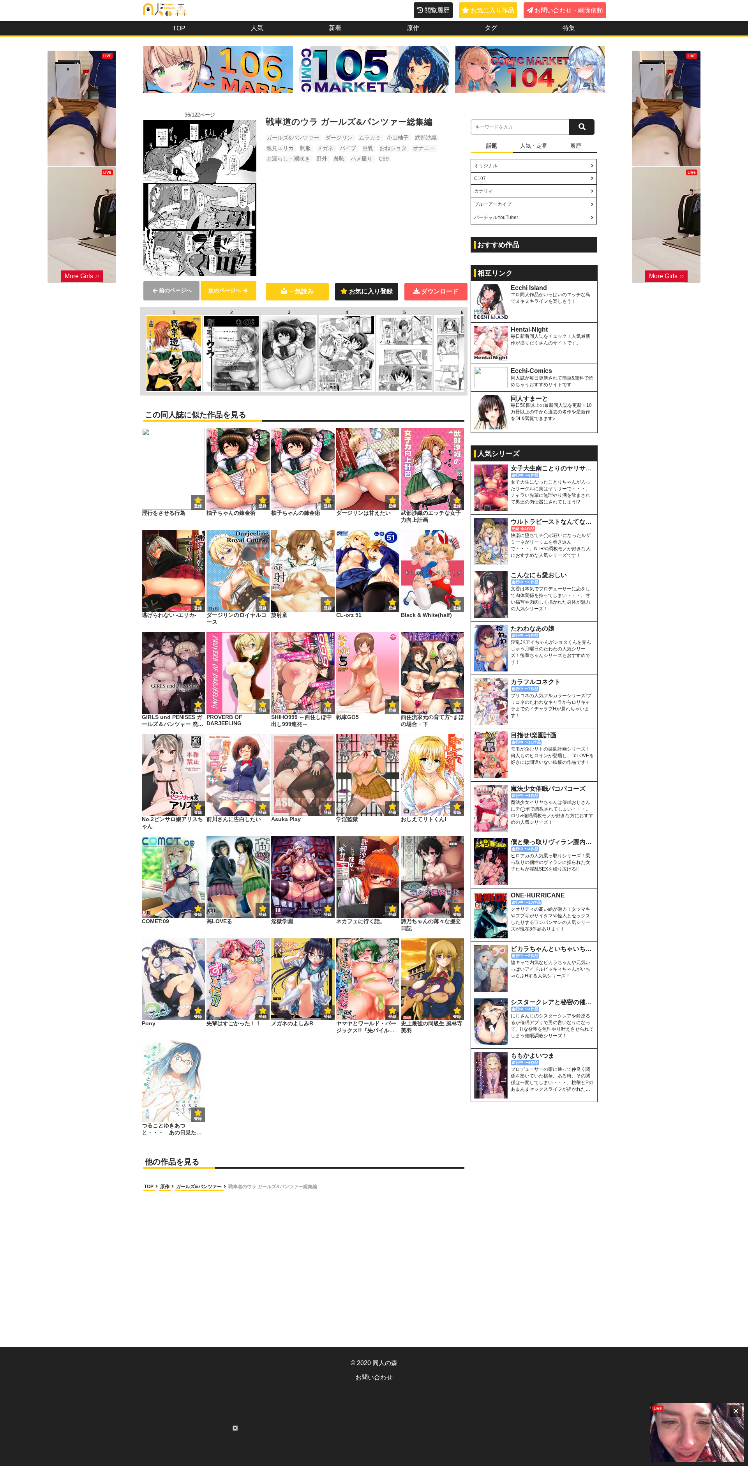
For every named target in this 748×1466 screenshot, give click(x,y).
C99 (384, 158)
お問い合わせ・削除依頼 (569, 10)
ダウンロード (440, 291)
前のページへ (175, 290)
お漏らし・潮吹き (288, 158)
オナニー (424, 148)
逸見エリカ (280, 148)
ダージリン (339, 137)
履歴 (575, 146)
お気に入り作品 (492, 10)
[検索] (582, 127)
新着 (335, 28)
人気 (257, 28)
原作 (413, 28)
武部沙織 (426, 137)
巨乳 (367, 148)
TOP (179, 28)
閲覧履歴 (437, 10)
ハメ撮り (361, 158)
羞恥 (338, 158)
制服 (305, 148)
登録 (262, 506)
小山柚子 (398, 137)
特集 (569, 28)
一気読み (301, 291)
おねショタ (393, 148)
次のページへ (224, 290)
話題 (491, 146)
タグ (491, 28)
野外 (321, 158)
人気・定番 (533, 146)
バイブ (348, 148)
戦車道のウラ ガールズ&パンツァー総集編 (272, 1186)
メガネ (325, 148)
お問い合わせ (374, 1377)
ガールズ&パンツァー (292, 137)
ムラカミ (370, 137)
